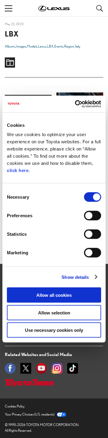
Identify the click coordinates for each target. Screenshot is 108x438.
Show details (75, 276)
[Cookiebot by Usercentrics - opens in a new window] (76, 104)
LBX (50, 46)
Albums (10, 46)
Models (32, 46)
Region (69, 46)
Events (58, 46)
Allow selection (54, 312)
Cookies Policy (15, 406)
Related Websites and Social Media (38, 354)
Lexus (42, 46)
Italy (77, 46)
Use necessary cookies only (54, 330)
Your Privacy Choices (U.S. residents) (29, 414)
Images (21, 46)
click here (17, 170)
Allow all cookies (54, 295)
